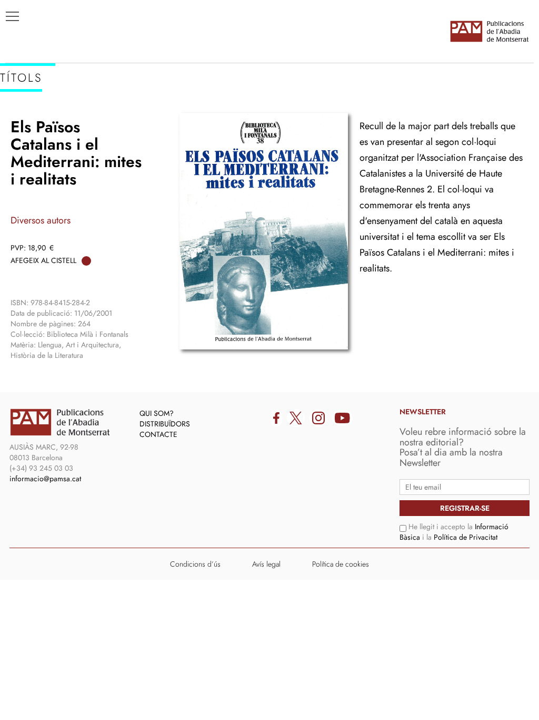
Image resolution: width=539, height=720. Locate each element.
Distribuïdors (164, 424)
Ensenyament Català (58, 143)
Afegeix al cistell (43, 260)
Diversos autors (41, 220)
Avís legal (266, 564)
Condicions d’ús (195, 564)
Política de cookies (340, 564)
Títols (24, 111)
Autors (27, 127)
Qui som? (156, 413)
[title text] (489, 31)
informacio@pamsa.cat (45, 478)
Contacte (158, 434)
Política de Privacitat (465, 537)
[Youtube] (342, 418)
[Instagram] (318, 418)
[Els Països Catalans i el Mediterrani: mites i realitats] (263, 231)
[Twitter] (296, 418)
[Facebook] (276, 418)
